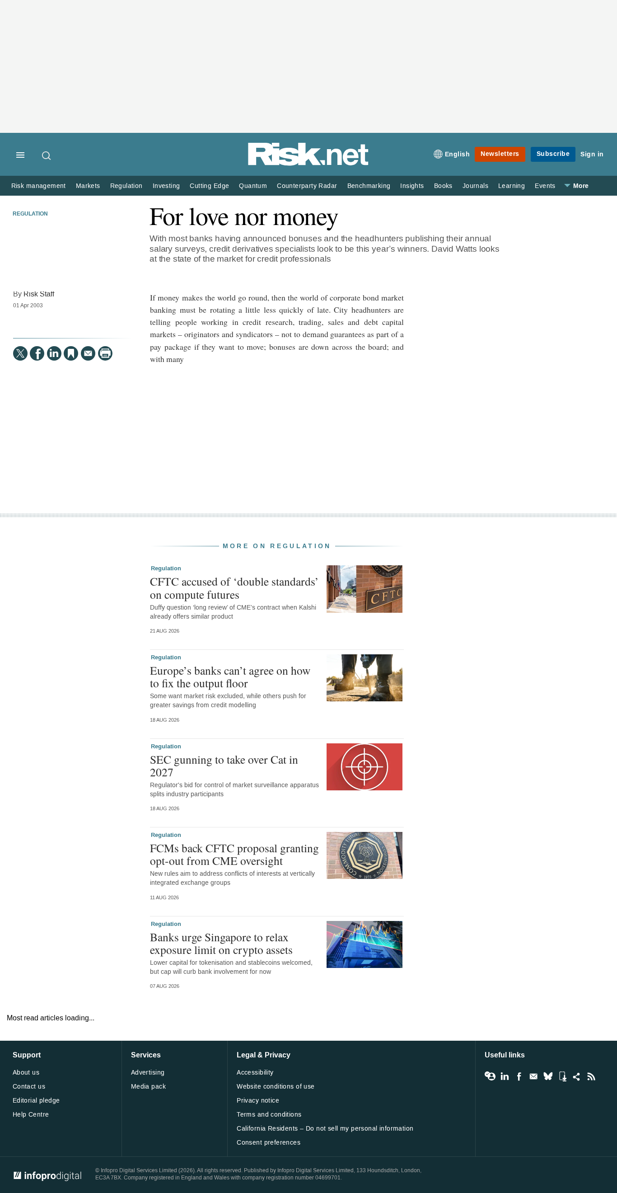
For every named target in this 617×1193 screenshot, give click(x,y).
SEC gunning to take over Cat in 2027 (224, 765)
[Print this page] (105, 353)
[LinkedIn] (54, 353)
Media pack (148, 1086)
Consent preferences (268, 1142)
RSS (591, 1076)
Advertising (148, 1072)
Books (443, 186)
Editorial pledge (36, 1100)
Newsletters (500, 154)
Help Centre (31, 1114)
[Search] (47, 155)
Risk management (38, 186)
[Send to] (88, 353)
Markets (88, 186)
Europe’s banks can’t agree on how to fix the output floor (230, 676)
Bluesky (547, 1076)
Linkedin (504, 1076)
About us (26, 1072)
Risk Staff (38, 294)
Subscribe (553, 154)
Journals (475, 186)
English (457, 154)
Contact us (29, 1086)
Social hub (576, 1076)
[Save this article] (71, 353)
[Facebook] (37, 353)
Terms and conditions (269, 1114)
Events (545, 186)
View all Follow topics (490, 1076)
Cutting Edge (209, 186)
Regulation (126, 186)
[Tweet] (20, 353)
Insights (412, 186)
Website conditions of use (276, 1086)
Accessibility (255, 1072)
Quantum (253, 186)
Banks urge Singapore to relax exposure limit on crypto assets (221, 943)
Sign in (592, 154)
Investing (166, 186)
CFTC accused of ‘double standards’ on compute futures (234, 587)
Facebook (519, 1076)
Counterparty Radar (307, 186)
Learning (511, 186)
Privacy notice (258, 1100)
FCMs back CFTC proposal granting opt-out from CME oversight (234, 854)
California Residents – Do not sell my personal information (325, 1128)
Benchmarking (369, 186)
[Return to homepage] (308, 164)
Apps (562, 1076)
